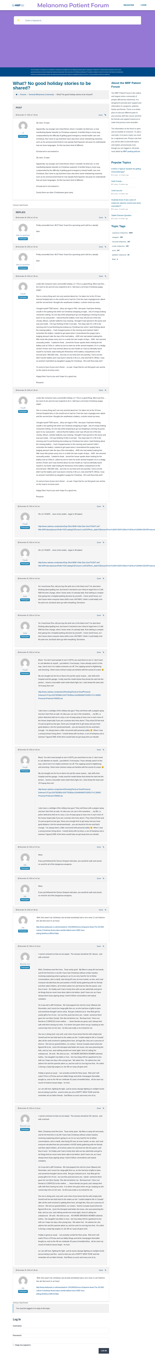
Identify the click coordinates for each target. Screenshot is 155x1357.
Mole (115, 259)
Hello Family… (117, 181)
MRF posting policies (131, 151)
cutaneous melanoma (122, 233)
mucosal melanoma (121, 242)
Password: (17, 1335)
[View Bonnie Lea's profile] (25, 961)
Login (143, 5)
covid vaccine (116, 191)
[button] (129, 5)
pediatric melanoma (120, 255)
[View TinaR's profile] (23, 291)
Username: (17, 1326)
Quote (101, 115)
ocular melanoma (120, 246)
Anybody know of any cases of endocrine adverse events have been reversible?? (126, 203)
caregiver (117, 237)
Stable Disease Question (121, 215)
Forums (23, 94)
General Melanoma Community (41, 94)
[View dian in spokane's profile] (23, 232)
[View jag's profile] (25, 862)
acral (116, 250)
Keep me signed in (23, 1345)
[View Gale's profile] (25, 593)
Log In (104, 1351)
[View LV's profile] (23, 130)
